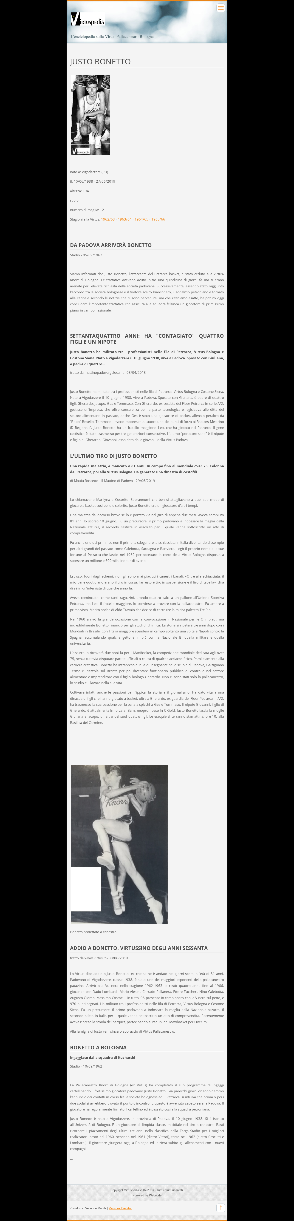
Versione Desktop (120, 1208)
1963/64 (125, 219)
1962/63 (108, 219)
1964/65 (141, 219)
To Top (220, 1208)
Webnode (155, 1195)
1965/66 (158, 219)
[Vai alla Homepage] (147, 23)
